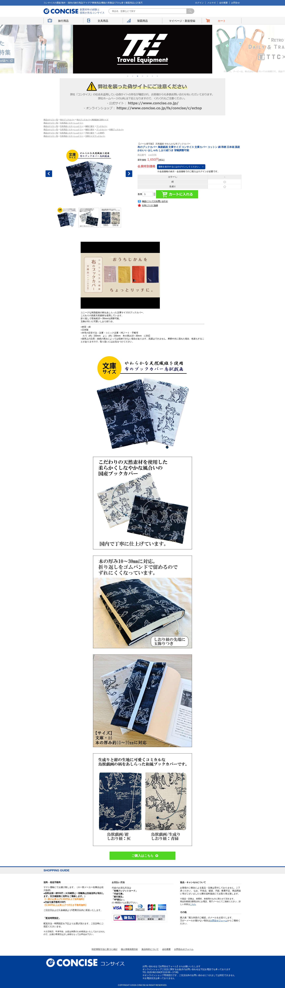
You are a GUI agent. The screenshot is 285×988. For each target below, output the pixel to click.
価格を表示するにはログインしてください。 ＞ (181, 166)
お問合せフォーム (218, 920)
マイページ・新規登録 (182, 20)
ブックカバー (101, 126)
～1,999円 (100, 133)
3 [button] (137, 76)
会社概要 (223, 2)
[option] (142, 49)
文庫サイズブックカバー (95, 136)
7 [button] (157, 76)
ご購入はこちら (143, 855)
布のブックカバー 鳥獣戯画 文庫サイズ (92, 120)
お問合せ (235, 2)
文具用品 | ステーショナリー (71, 123)
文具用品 (103, 20)
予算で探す (89, 133)
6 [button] (152, 76)
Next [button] (129, 173)
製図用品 (142, 20)
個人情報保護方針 (129, 949)
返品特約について (150, 949)
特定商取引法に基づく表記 (104, 949)
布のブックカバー (67, 120)
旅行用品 (63, 20)
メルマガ (211, 2)
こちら (193, 904)
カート (222, 20)
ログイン (199, 2)
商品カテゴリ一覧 (51, 120)
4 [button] (142, 76)
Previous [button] (49, 173)
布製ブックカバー (116, 130)
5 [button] (147, 76)
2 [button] (132, 76)
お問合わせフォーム (183, 949)
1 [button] (127, 76)
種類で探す (89, 126)
